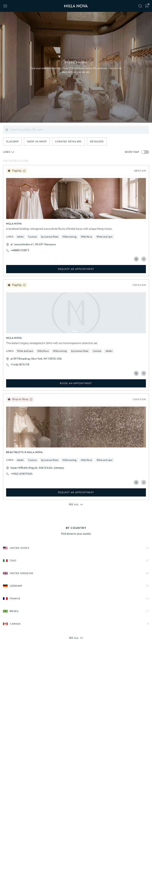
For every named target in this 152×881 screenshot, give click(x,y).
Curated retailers (68, 141)
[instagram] (143, 259)
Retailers (97, 141)
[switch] (145, 152)
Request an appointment (76, 269)
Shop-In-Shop (37, 141)
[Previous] (10, 198)
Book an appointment (76, 383)
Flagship (12, 141)
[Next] (142, 198)
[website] (136, 259)
